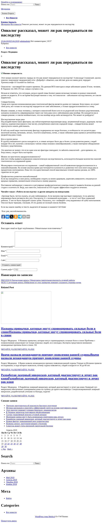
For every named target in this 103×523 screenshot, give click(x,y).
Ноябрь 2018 (11, 484)
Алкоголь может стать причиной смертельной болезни (29, 426)
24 (8, 444)
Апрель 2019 (11, 480)
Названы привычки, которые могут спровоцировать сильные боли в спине (51, 332)
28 (21, 444)
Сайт (3, 260)
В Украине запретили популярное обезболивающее (28, 412)
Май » (10, 449)
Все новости (11, 18)
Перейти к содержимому (11, 2)
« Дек (3, 449)
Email (4, 256)
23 (6, 444)
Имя (3, 251)
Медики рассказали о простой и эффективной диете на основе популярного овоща (41, 408)
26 (15, 444)
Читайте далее (17, 349)
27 (18, 444)
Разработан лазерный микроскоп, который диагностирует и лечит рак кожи (50, 378)
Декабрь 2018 (12, 482)
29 (2, 446)
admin (25, 41)
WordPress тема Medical (45, 516)
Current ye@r (7, 269)
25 (12, 444)
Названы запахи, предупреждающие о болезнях (26, 424)
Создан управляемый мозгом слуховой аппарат (26, 415)
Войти (9, 498)
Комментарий (7, 247)
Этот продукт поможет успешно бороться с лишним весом (31, 410)
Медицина (5, 9)
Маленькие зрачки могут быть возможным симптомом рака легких (35, 417)
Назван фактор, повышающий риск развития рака (27, 421)
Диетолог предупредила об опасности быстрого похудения (31, 406)
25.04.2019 (10, 41)
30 (6, 446)
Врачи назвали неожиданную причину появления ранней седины (50, 356)
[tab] (8, 13)
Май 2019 (10, 477)
